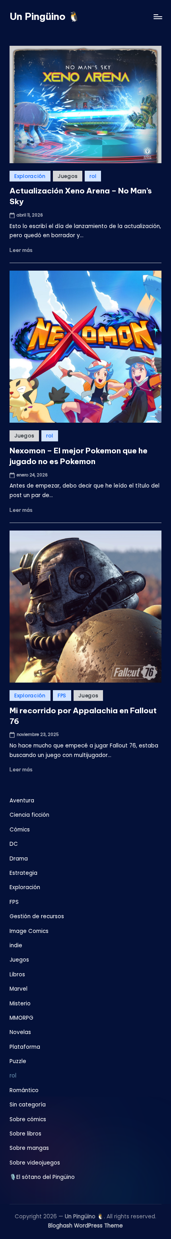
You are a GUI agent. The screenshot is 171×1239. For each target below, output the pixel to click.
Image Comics (29, 931)
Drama (19, 858)
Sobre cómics (28, 1119)
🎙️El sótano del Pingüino (42, 1177)
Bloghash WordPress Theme (85, 1225)
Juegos (68, 176)
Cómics (20, 829)
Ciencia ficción (29, 815)
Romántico (24, 1090)
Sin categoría (28, 1104)
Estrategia (23, 873)
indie (16, 945)
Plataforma (25, 1047)
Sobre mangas (29, 1148)
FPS (62, 695)
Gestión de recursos (37, 916)
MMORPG (21, 1018)
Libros (17, 974)
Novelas (20, 1032)
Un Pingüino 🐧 (45, 16)
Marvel (18, 989)
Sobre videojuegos (35, 1163)
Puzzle (18, 1061)
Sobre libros (25, 1134)
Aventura (22, 800)
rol (92, 176)
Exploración (30, 176)
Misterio (20, 1003)
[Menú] (157, 16)
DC (14, 844)
